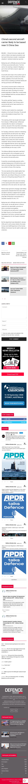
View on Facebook (5, 610)
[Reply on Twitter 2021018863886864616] (2, 576)
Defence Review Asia (11, 444)
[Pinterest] (9, 243)
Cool (4, 665)
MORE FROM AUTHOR (18, 262)
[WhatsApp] (13, 243)
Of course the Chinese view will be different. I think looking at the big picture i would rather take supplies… (12, 654)
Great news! (7, 662)
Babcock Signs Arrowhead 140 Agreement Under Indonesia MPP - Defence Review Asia (14, 598)
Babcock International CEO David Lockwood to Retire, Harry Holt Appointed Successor (18, 745)
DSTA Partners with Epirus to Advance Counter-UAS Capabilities (17, 734)
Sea (5, 5)
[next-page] (5, 299)
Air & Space (4, 280)
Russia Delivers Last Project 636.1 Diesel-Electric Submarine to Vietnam (21, 255)
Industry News (4, 291)
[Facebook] (2, 243)
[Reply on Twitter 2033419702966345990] (2, 482)
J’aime (5, 678)
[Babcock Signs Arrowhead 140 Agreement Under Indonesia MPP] (5, 268)
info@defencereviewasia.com (17, 707)
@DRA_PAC (19, 444)
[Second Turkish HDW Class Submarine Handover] (5, 289)
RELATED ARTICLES (6, 262)
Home (2, 5)
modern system (7, 659)
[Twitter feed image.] (14, 465)
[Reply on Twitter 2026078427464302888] (2, 520)
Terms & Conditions (16, 782)
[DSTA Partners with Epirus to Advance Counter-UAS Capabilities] (5, 734)
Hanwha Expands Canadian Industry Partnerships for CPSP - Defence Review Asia (13, 623)
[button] (2, 3)
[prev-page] (2, 299)
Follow (23, 422)
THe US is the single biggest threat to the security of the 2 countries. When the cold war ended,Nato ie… (13, 647)
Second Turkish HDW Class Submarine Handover (16, 290)
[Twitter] (6, 243)
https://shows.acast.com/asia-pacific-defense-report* (13, 491)
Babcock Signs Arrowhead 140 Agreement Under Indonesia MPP (18, 269)
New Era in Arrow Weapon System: (5, 253)
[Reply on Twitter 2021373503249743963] (2, 538)
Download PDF (12, 374)
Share (4, 611)
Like (24, 419)
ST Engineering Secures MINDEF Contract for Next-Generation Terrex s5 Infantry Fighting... (18, 723)
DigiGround (16, 781)
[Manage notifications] (24, 780)
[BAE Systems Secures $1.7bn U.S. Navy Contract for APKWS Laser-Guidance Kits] (5, 279)
